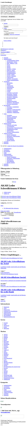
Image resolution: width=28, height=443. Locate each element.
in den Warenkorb (9, 213)
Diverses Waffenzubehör (13, 132)
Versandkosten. (5, 412)
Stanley (5, 373)
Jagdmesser (9, 88)
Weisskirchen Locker (9, 378)
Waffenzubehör (7, 123)
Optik (5, 113)
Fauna (5, 348)
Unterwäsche (10, 77)
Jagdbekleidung (7, 59)
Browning (6, 341)
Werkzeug (9, 99)
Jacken (8, 66)
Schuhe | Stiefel (11, 74)
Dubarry (6, 345)
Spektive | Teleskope (12, 116)
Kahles (5, 357)
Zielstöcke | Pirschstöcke (13, 102)
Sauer (5, 369)
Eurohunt (6, 347)
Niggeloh (6, 364)
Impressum (6, 307)
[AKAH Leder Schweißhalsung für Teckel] (11, 258)
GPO (5, 351)
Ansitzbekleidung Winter (13, 60)
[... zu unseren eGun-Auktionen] (14, 181)
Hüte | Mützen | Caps (12, 63)
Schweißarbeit (10, 139)
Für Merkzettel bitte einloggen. (11, 208)
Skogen (5, 372)
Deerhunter (6, 344)
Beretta (5, 338)
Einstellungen (4, 16)
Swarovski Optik (8, 375)
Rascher (6, 368)
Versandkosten (17, 212)
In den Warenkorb (5, 272)
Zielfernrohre (10, 119)
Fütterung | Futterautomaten (13, 109)
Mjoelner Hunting (8, 362)
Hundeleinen (10, 137)
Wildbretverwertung (12, 101)
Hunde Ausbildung (11, 135)
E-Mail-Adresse (8, 29)
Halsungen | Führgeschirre (13, 136)
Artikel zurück (7, 192)
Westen (9, 67)
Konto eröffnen (7, 40)
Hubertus (6, 355)
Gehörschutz (10, 85)
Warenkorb (6, 325)
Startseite (6, 57)
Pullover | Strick (11, 70)
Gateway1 (6, 350)
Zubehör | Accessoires (12, 78)
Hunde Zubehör (11, 140)
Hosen (8, 64)
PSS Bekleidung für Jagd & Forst (12, 366)
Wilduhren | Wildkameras (13, 112)
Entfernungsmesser (11, 122)
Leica (5, 359)
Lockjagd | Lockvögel (12, 92)
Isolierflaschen (10, 87)
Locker (8, 91)
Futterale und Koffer (12, 125)
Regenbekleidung (11, 71)
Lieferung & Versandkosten (10, 311)
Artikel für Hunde (8, 133)
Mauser (5, 361)
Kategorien (3, 55)
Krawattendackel (8, 358)
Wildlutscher (7, 379)
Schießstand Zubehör (12, 95)
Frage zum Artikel (5, 211)
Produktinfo (7, 218)
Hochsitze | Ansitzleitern (13, 106)
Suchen (6, 26)
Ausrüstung (6, 81)
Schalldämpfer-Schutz (12, 129)
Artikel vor (6, 193)
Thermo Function (8, 376)
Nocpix (5, 365)
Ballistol (6, 337)
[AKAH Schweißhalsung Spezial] (9, 274)
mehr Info (3, 285)
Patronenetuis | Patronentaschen (14, 128)
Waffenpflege (10, 130)
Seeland (6, 371)
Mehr (2, 205)
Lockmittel (9, 108)
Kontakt (6, 323)
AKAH (5, 336)
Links (5, 324)
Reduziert (6, 143)
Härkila (5, 352)
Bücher (8, 84)
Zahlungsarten (7, 312)
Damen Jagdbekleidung (13, 80)
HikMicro (6, 354)
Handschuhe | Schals (12, 62)
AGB (5, 308)
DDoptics (6, 343)
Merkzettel (6, 328)
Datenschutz (7, 309)
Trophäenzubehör (11, 98)
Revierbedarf (7, 105)
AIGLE (6, 334)
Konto (5, 327)
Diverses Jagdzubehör (12, 104)
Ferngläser (9, 115)
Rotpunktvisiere (11, 121)
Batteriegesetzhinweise (9, 316)
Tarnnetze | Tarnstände (12, 111)
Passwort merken (9, 33)
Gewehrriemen (10, 126)
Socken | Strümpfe (11, 76)
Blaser (5, 340)
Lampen (9, 90)
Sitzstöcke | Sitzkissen (12, 97)
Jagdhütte (6, 142)
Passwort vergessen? (15, 34)
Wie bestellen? (7, 315)
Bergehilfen (10, 83)
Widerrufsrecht (7, 314)
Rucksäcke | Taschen (12, 94)
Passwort (6, 31)
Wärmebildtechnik (11, 118)
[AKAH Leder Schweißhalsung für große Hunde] (13, 286)
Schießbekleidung (11, 73)
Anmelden (6, 34)
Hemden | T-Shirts (11, 69)
